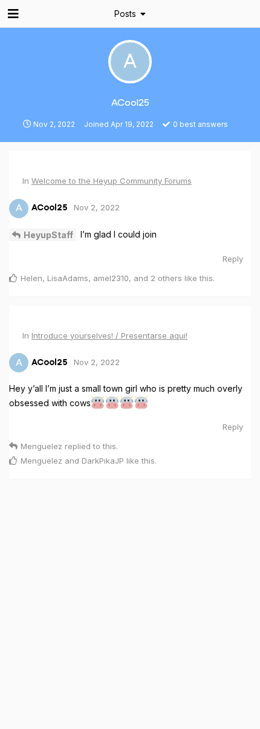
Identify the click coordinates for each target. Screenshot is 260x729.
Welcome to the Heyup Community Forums (111, 181)
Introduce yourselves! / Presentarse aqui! (109, 335)
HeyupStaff (48, 235)
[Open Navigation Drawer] (12, 14)
